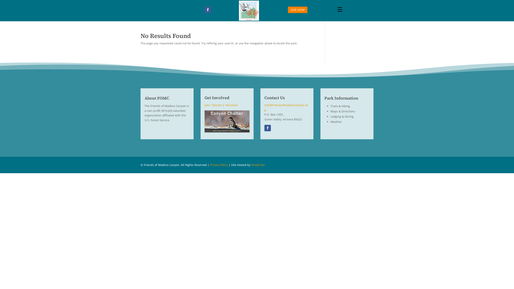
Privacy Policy (219, 165)
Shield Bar (258, 165)
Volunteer (231, 105)
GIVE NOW (298, 10)
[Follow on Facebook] (208, 10)
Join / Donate (213, 105)
